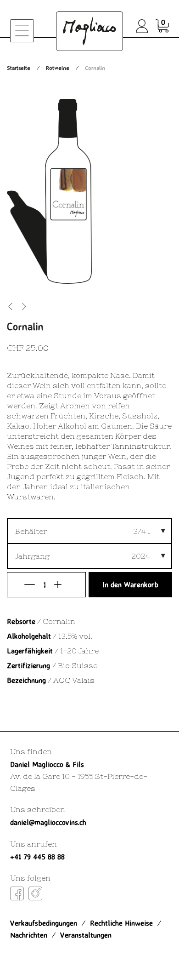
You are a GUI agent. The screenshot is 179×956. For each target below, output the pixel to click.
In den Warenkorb (130, 584)
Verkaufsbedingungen (43, 923)
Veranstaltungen (86, 935)
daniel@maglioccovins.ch (48, 822)
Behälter (31, 531)
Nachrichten (28, 935)
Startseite (18, 68)
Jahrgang (32, 556)
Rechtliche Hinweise (121, 923)
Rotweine (57, 68)
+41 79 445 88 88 (37, 856)
